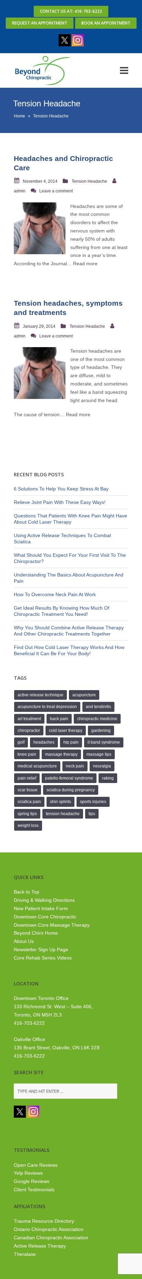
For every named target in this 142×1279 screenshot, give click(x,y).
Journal (59, 263)
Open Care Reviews (36, 1165)
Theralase (25, 1254)
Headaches (43, 742)
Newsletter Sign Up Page (41, 949)
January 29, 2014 (39, 326)
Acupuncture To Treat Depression (47, 706)
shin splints (60, 801)
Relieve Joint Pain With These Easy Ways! (59, 502)
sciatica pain (29, 801)
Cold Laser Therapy (65, 730)
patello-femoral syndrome (69, 778)
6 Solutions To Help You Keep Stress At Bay (61, 488)
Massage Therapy (61, 754)
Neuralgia (102, 766)
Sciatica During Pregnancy (71, 790)
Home (19, 116)
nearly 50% (82, 239)
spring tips (27, 813)
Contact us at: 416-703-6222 (71, 11)
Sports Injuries (93, 801)
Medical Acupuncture (37, 766)
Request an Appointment (39, 23)
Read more (85, 263)
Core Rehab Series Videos (43, 958)
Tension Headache (89, 181)
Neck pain (75, 766)
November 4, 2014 (40, 181)
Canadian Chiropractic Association (51, 1237)
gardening (101, 730)
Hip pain (71, 742)
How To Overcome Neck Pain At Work (55, 594)
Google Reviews (31, 1181)
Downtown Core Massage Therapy (52, 925)
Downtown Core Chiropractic (45, 916)
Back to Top (26, 892)
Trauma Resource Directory (44, 1221)
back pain (59, 718)
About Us (24, 941)
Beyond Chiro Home (36, 933)
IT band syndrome (104, 742)
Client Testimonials (34, 1189)
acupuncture (84, 695)
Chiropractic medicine (97, 718)
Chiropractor (29, 730)
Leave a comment (56, 191)
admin (20, 191)
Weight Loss (28, 825)
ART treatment (29, 718)
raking (108, 778)
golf (21, 742)
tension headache (63, 813)
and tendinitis (98, 706)
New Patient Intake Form (41, 908)
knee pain (27, 754)
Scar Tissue (28, 790)
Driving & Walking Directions (44, 900)
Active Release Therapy (40, 1246)
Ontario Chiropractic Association (48, 1229)
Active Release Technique (40, 695)
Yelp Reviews (28, 1173)
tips (92, 813)
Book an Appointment (105, 23)
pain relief (27, 778)
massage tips (99, 754)
